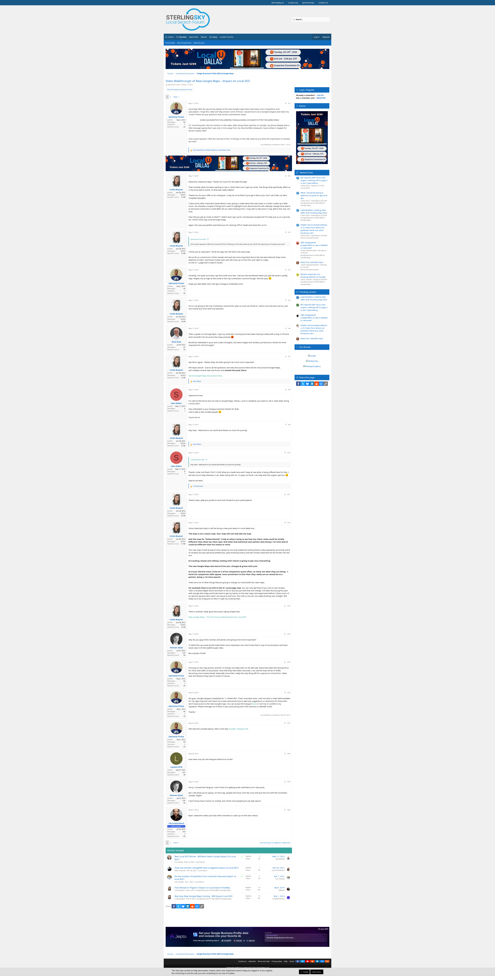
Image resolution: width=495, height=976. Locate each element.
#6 (289, 328)
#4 (289, 270)
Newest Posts (306, 172)
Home (171, 37)
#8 (289, 389)
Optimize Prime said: (198, 239)
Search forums (198, 43)
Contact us (242, 961)
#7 (289, 356)
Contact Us (323, 2)
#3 (289, 232)
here (254, 703)
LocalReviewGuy (278, 898)
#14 (288, 634)
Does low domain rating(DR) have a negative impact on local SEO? (207, 867)
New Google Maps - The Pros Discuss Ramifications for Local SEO (217, 617)
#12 (288, 522)
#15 (288, 662)
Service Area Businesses (309, 238)
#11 (288, 494)
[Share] (285, 103)
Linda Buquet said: (197, 459)
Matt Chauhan (180, 870)
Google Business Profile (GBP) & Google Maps (213, 890)
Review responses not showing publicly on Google (312, 275)
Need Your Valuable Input (311, 262)
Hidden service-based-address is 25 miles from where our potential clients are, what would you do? (313, 228)
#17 (288, 723)
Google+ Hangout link (238, 728)
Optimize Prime (174, 84)
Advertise (252, 961)
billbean (282, 890)
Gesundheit (280, 859)
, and (211, 150)
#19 (288, 781)
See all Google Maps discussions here (205, 375)
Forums (182, 37)
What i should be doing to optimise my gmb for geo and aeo (313, 195)
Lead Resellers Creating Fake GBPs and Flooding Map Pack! (313, 211)
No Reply (213, 37)
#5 (289, 300)
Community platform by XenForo (247, 967)
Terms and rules (264, 961)
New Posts (193, 37)
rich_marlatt (179, 882)
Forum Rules (170, 43)
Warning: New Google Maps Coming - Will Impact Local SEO (204, 896)
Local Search (200, 862)
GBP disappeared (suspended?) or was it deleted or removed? (314, 245)
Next (175, 97)
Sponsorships (308, 2)
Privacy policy (277, 961)
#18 (288, 753)
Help (285, 961)
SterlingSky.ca (277, 2)
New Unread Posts (184, 43)
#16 (288, 692)
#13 (288, 606)
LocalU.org (293, 2)
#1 (289, 103)
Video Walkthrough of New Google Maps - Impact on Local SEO (208, 81)
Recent (204, 37)
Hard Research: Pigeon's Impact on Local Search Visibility (202, 887)
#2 (289, 176)
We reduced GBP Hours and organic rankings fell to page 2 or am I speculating (314, 180)
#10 (288, 453)
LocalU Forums (226, 37)
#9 (289, 424)
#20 (288, 810)
